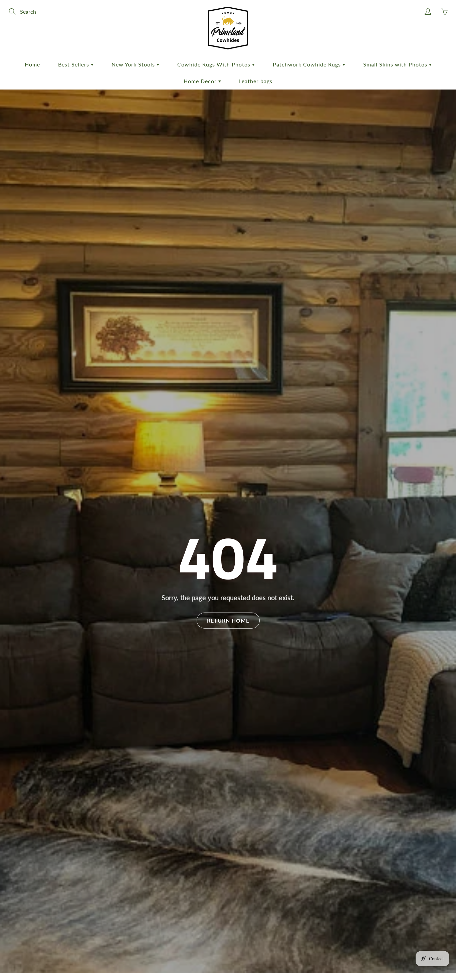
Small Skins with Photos (396, 64)
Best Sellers (74, 64)
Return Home (228, 620)
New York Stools (134, 64)
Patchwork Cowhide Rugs (308, 64)
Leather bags (255, 81)
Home (32, 64)
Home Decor (201, 81)
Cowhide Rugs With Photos (214, 64)
